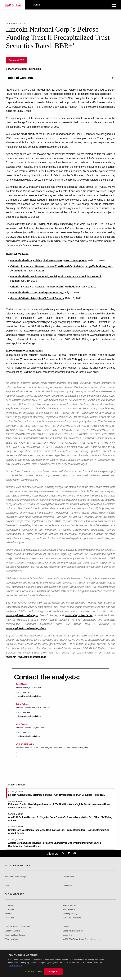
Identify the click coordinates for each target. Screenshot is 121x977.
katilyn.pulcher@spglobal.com (29, 716)
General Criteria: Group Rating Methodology (36, 292)
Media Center (68, 877)
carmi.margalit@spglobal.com (29, 696)
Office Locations (11, 939)
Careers (66, 927)
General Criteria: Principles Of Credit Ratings (37, 298)
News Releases (69, 910)
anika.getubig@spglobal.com (29, 736)
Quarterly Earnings (70, 914)
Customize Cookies (33, 971)
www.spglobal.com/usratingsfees (26, 628)
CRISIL (7, 886)
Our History (9, 910)
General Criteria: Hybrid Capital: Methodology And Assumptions (48, 260)
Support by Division (12, 931)
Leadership (67, 935)
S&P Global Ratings (18, 865)
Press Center (10, 918)
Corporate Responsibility (73, 931)
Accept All (53, 971)
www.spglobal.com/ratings (22, 615)
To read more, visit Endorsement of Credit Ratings (50, 359)
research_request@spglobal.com (26, 656)
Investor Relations (70, 905)
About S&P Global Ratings (15, 877)
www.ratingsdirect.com (79, 615)
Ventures (8, 914)
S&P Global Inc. (15, 894)
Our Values (9, 905)
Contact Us (67, 886)
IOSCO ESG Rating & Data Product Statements (81, 939)
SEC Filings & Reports (72, 918)
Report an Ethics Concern (15, 935)
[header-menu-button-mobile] (114, 4)
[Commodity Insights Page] (64, 853)
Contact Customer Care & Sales (17, 927)
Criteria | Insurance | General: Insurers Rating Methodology (45, 286)
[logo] (13, 5)
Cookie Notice (15, 965)
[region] (60, 963)
